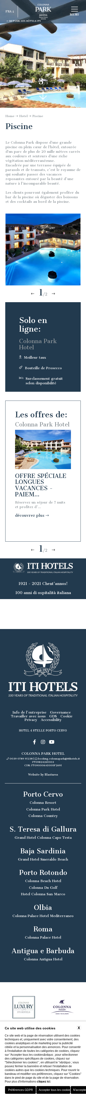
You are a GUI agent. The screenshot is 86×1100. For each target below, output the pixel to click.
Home (10, 116)
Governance (60, 712)
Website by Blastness (43, 774)
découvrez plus (30, 515)
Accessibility (51, 720)
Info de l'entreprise (29, 712)
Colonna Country (43, 816)
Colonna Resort (43, 803)
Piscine (37, 116)
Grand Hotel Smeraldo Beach (43, 859)
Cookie (66, 716)
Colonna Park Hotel (43, 809)
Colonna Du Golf (43, 888)
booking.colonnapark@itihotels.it (59, 758)
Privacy (31, 720)
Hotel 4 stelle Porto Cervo (43, 730)
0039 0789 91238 (21, 758)
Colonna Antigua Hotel (43, 959)
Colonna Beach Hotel (43, 881)
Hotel (23, 116)
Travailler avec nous (28, 716)
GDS (53, 716)
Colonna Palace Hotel (43, 938)
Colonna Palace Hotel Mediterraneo (43, 916)
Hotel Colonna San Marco (43, 894)
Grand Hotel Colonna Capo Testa (43, 838)
